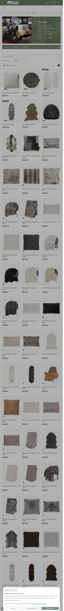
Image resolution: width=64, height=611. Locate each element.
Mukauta (12, 608)
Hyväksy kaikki (50, 608)
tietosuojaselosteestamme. (39, 604)
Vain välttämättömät (31, 608)
